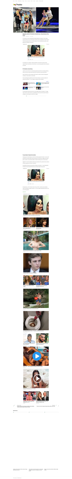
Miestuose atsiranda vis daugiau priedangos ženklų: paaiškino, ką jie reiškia (46, 406)
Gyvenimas (24, 36)
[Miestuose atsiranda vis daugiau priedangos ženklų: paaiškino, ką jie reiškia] (57, 406)
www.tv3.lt (24, 191)
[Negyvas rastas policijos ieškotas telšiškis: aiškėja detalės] (51, 440)
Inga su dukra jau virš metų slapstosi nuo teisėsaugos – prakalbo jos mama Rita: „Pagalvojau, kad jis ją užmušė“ (36, 470)
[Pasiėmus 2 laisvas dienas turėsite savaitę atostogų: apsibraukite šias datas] (20, 440)
